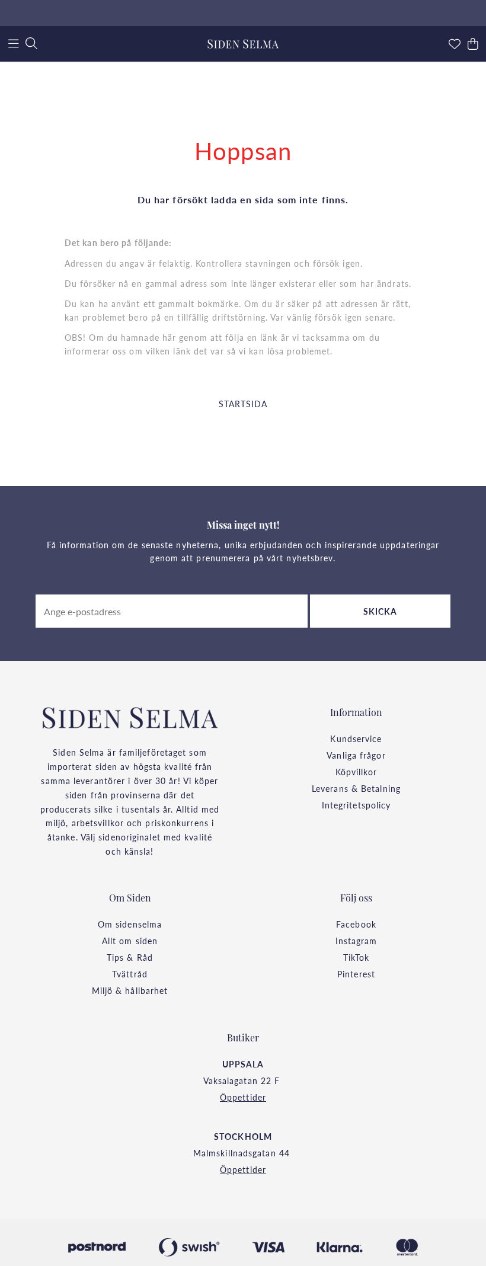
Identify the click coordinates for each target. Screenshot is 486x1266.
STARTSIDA (243, 404)
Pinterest (356, 974)
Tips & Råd (130, 957)
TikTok (356, 957)
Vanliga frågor (356, 755)
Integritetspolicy (356, 805)
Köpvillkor (356, 772)
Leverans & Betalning (356, 788)
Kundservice (356, 738)
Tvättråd (130, 974)
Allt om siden (130, 941)
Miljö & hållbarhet (130, 990)
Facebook (356, 924)
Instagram (356, 941)
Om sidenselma (130, 924)
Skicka (380, 611)
